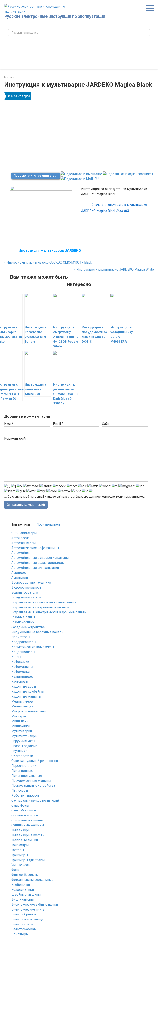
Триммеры (19, 855)
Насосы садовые (24, 746)
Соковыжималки (24, 815)
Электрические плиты (28, 909)
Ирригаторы (20, 637)
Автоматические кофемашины (35, 548)
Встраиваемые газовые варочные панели (43, 602)
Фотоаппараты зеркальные (32, 880)
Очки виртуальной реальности (34, 761)
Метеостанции (22, 706)
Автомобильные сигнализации (35, 568)
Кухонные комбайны (27, 691)
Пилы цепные (22, 771)
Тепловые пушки (24, 840)
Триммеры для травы (28, 860)
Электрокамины (24, 929)
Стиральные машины (27, 820)
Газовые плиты (23, 617)
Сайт (105, 424)
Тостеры (17, 850)
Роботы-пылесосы (26, 795)
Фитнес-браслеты (25, 875)
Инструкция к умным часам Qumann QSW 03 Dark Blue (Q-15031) (65, 394)
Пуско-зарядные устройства (33, 786)
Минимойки (20, 726)
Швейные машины (26, 894)
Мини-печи (19, 721)
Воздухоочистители (26, 597)
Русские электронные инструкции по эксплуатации (54, 16)
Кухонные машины (26, 696)
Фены (15, 870)
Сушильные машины (27, 825)
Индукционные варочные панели (37, 632)
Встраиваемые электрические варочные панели (48, 612)
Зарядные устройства (28, 627)
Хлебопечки (20, 885)
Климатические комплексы (32, 647)
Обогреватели (22, 756)
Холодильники (22, 890)
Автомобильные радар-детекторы (38, 563)
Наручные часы (23, 741)
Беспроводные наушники (31, 582)
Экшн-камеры (22, 899)
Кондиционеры (23, 652)
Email (58, 424)
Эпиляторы (20, 934)
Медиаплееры (22, 701)
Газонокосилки (22, 622)
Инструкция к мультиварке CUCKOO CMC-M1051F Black (48, 262)
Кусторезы (19, 682)
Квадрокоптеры (23, 642)
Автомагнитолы (23, 543)
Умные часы (20, 865)
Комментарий (15, 438)
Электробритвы (23, 914)
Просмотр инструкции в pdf (35, 175)
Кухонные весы (23, 686)
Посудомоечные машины (31, 781)
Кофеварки (20, 662)
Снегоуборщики (23, 810)
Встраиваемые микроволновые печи (40, 607)
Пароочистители (23, 766)
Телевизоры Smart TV (27, 835)
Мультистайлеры (24, 736)
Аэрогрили (19, 578)
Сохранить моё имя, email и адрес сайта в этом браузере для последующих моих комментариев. (76, 496)
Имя (8, 424)
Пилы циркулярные (26, 776)
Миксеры (18, 716)
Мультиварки (21, 731)
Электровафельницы (27, 919)
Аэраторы (19, 573)
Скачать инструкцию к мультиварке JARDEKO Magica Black (114, 208)
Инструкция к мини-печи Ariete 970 (35, 389)
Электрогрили (22, 924)
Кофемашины (22, 667)
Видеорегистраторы (26, 587)
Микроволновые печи (28, 711)
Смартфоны (20, 805)
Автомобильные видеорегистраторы (40, 558)
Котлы (16, 657)
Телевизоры (20, 830)
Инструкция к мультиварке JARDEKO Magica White (114, 269)
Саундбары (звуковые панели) (35, 800)
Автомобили (20, 553)
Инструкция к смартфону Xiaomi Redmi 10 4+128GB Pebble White (65, 336)
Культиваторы (22, 677)
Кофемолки (20, 672)
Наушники (19, 751)
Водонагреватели (24, 592)
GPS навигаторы (24, 533)
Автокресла (20, 538)
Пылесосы (19, 790)
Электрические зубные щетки (34, 904)
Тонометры (20, 845)
